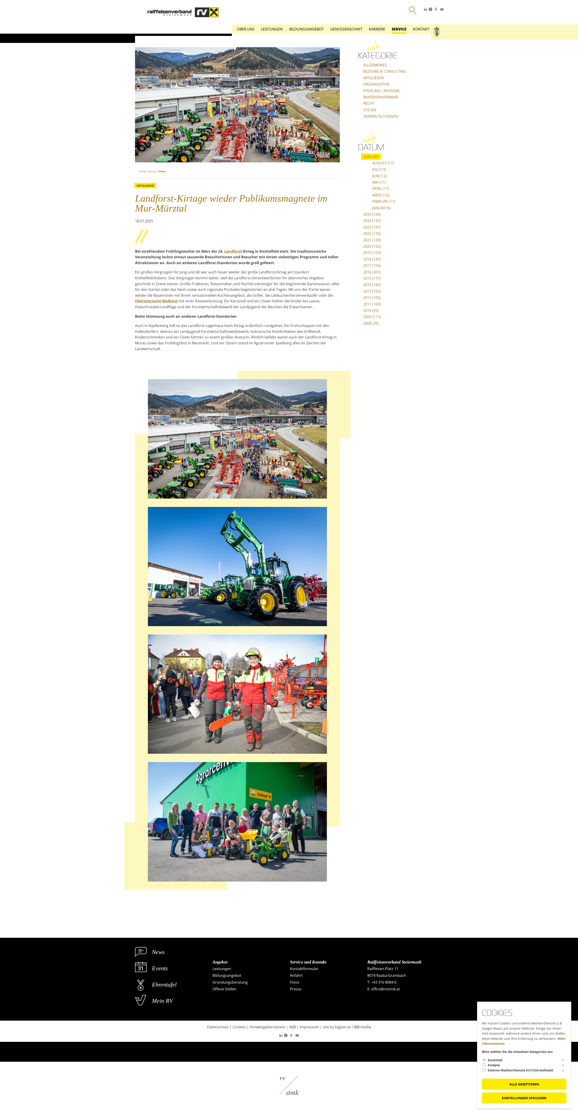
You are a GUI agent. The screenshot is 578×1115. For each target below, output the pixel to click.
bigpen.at (343, 1026)
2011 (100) (372, 304)
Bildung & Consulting (384, 71)
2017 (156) (372, 265)
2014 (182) (372, 284)
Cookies (239, 1026)
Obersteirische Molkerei (156, 301)
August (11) (383, 163)
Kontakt (421, 29)
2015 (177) (372, 278)
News (162, 171)
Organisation (376, 84)
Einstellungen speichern (524, 1098)
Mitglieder (373, 77)
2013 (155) (372, 291)
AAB (292, 1026)
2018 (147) (372, 259)
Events (160, 968)
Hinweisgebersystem (267, 1026)
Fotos (294, 982)
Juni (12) (379, 175)
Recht (369, 103)
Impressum (309, 1026)
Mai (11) (379, 182)
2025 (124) (372, 214)
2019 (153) (372, 252)
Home (142, 171)
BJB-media (362, 1026)
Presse (295, 989)
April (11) (380, 188)
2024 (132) (372, 220)
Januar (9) (381, 207)
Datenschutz (218, 1026)
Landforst (233, 251)
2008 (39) (371, 323)
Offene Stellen (224, 989)
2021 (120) (372, 240)
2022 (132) (372, 233)
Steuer (369, 109)
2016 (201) (372, 272)
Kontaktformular (304, 968)
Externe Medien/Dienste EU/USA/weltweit (520, 1070)
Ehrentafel (164, 984)
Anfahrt (296, 975)
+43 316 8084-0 (383, 982)
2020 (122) (372, 246)
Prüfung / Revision (381, 90)
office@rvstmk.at (385, 989)
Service (399, 29)
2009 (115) (372, 316)
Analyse (494, 1065)
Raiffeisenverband (381, 97)
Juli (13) (379, 169)
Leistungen (272, 29)
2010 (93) (371, 310)
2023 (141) (372, 227)
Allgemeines (375, 65)
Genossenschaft (346, 29)
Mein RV (162, 1001)
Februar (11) (383, 201)
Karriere (377, 29)
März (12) (380, 195)
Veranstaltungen (380, 116)
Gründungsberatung (230, 982)
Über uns (245, 29)
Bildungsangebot (306, 29)
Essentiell (495, 1060)
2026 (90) (371, 156)
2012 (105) (372, 297)
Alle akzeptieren (524, 1084)
